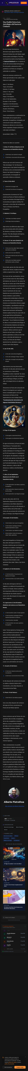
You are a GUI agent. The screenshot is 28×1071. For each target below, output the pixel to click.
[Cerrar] (25, 1056)
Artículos (8, 18)
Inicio (4, 18)
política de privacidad (9, 1063)
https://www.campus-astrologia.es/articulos (14, 12)
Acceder (24, 2)
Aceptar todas (20, 1067)
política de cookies (12, 1062)
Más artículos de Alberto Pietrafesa (14, 806)
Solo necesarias (8, 1067)
